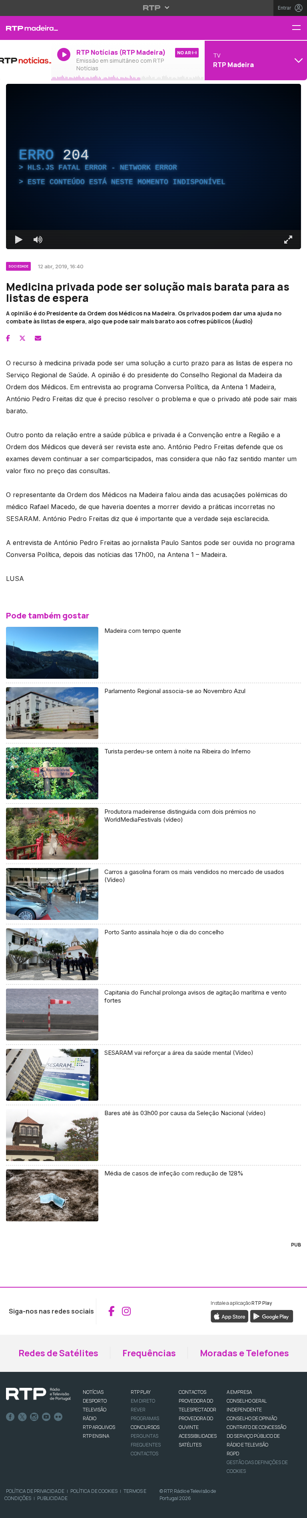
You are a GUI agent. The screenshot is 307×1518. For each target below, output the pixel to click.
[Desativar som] (32, 1508)
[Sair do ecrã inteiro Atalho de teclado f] (294, 1508)
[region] (153, 759)
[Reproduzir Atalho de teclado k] (12, 1508)
